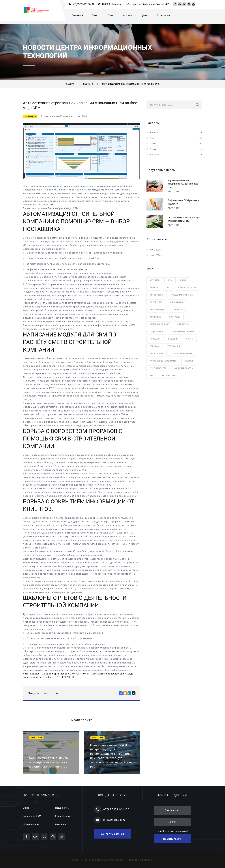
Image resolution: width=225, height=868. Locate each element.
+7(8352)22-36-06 (84, 4)
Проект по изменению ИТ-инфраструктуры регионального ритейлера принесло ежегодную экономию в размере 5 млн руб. (111, 756)
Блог (111, 15)
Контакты (164, 15)
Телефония (173, 346)
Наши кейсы (62, 807)
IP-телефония (62, 816)
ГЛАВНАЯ (70, 84)
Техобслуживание (182, 354)
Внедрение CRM (32, 816)
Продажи (155, 339)
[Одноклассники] (125, 693)
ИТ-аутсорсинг (31, 824)
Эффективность (183, 368)
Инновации (176, 302)
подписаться (172, 839)
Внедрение (156, 302)
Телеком (154, 346)
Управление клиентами (163, 361)
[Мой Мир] (129, 693)
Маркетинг (183, 324)
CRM (170, 280)
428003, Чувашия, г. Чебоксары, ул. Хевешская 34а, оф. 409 (136, 4)
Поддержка (156, 332)
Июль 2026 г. (156, 250)
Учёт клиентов (158, 368)
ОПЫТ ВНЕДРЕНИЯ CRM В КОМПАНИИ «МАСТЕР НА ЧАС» (131, 84)
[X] (133, 693)
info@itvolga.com (114, 820)
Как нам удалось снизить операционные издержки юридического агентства (48, 762)
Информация (157, 310)
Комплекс (155, 317)
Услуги (127, 15)
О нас (95, 15)
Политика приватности (139, 860)
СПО (168, 288)
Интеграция (168, 376)
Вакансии (154, 154)
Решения (173, 339)
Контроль (174, 317)
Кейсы (153, 143)
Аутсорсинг (156, 295)
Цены (144, 15)
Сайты (189, 339)
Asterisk (155, 280)
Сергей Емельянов (62, 116)
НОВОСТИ (88, 84)
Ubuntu (154, 288)
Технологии (156, 354)
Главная (77, 15)
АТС (152, 376)
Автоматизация (187, 288)
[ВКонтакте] (121, 693)
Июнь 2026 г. (156, 255)
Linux (183, 280)
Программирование (182, 332)
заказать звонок (112, 834)
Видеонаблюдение (182, 295)
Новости (154, 132)
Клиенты (177, 310)
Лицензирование (159, 324)
